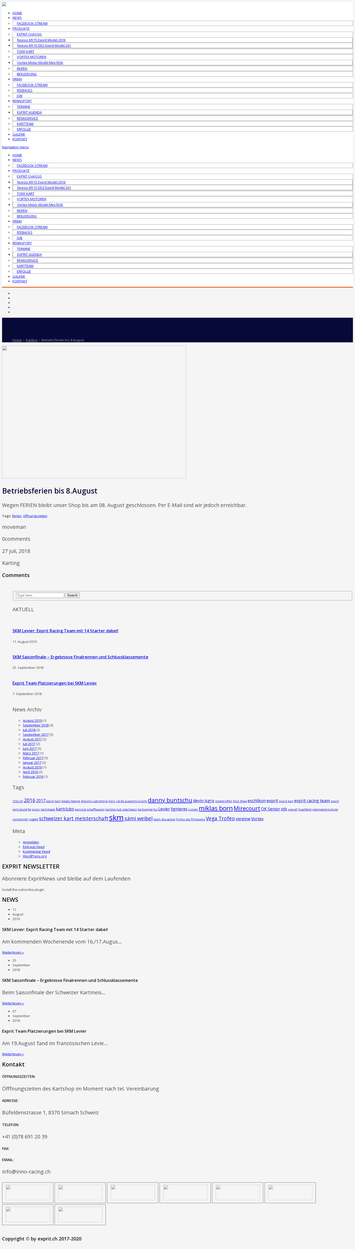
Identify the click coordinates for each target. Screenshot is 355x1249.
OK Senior (270, 809)
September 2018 (36, 725)
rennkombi (20, 819)
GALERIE (18, 134)
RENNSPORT (22, 101)
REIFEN (22, 68)
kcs (155, 809)
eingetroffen (223, 801)
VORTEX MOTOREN (31, 56)
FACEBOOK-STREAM (32, 23)
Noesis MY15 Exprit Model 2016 (41, 40)
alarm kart (53, 801)
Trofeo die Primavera (190, 819)
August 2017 (32, 739)
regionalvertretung (325, 809)
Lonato (193, 809)
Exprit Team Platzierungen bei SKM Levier (54, 683)
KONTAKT (19, 139)
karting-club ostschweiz (121, 809)
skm (116, 817)
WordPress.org (35, 856)
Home (17, 340)
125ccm (17, 801)
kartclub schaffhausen (90, 809)
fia (29, 809)
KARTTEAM (25, 123)
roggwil (33, 819)
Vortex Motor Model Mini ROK (40, 62)
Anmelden (31, 842)
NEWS (17, 17)
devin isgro (203, 800)
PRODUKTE (21, 28)
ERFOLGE (24, 129)
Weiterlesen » (13, 952)
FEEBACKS (24, 90)
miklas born (216, 808)
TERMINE (23, 106)
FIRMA (17, 79)
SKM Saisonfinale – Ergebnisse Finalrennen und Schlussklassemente (80, 657)
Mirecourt (247, 808)
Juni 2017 (30, 748)
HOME (17, 13)
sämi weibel (138, 818)
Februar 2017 (33, 757)
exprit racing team (312, 800)
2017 (40, 800)
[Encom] (80, 1199)
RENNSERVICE (27, 118)
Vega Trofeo (220, 818)
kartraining (145, 809)
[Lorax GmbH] (133, 1199)
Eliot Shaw (240, 801)
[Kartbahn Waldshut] (28, 1221)
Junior (36, 809)
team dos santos (164, 819)
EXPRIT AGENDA (29, 112)
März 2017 (31, 753)
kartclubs (65, 809)
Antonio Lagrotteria (94, 801)
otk (284, 809)
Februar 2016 (33, 776)
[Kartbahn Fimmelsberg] (80, 1221)
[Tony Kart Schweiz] (290, 1199)
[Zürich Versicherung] (28, 1199)
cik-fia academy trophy (131, 801)
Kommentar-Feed (36, 851)
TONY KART (25, 51)
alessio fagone (70, 801)
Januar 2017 (32, 762)
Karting (31, 340)
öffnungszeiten (35, 516)
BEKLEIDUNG (27, 74)
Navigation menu (15, 147)
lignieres (179, 809)
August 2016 (32, 767)
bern (112, 801)
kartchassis (48, 809)
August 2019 (32, 720)
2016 (29, 800)
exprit (272, 800)
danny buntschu (170, 800)
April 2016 (30, 771)
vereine (243, 819)
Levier (164, 809)
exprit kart (286, 801)
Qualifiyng (304, 809)
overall (292, 809)
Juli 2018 (29, 729)
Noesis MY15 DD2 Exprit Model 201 (44, 45)
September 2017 (36, 734)
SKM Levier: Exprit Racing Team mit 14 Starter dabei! (65, 631)
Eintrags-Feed (33, 846)
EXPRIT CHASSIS (29, 34)
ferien (17, 516)
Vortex (257, 819)
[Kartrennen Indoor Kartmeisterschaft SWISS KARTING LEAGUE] (238, 1199)
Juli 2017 (29, 743)
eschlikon (257, 800)
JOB (19, 95)
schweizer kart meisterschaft (73, 818)
